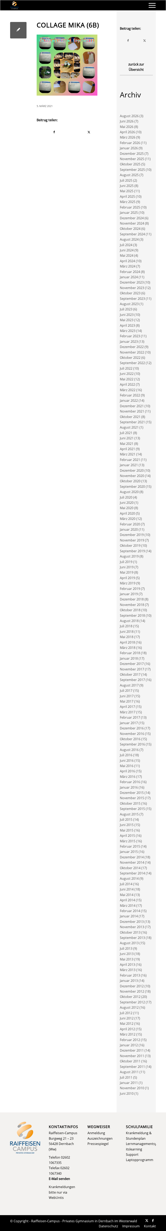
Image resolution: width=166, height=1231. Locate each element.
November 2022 (132, 352)
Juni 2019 (127, 567)
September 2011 (132, 1066)
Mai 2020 (126, 508)
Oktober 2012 (130, 996)
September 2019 (132, 551)
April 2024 (127, 261)
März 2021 (127, 454)
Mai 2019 (126, 572)
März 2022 (127, 390)
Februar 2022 (130, 395)
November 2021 (132, 411)
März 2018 (127, 647)
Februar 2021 (130, 459)
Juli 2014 (126, 884)
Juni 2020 (127, 502)
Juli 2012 (126, 1013)
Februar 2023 (130, 336)
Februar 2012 (130, 1040)
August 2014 (129, 878)
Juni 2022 (127, 373)
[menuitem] (150, 5)
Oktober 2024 (130, 228)
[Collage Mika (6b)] (18, 30)
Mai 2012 (126, 1023)
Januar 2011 (129, 1082)
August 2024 (129, 239)
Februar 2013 (130, 975)
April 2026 (127, 132)
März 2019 (127, 583)
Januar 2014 (129, 916)
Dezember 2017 (132, 663)
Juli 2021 (126, 433)
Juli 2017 (126, 690)
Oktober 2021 (130, 417)
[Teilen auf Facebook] (54, 132)
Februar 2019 (130, 588)
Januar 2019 (129, 594)
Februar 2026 (130, 143)
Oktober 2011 (130, 1061)
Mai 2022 (126, 379)
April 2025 (127, 196)
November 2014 (132, 862)
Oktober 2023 (130, 293)
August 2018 (129, 621)
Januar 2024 (129, 277)
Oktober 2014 (130, 868)
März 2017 (127, 712)
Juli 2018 (126, 626)
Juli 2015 (126, 819)
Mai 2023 (126, 320)
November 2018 (132, 604)
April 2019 (127, 578)
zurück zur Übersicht (136, 67)
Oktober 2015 (130, 803)
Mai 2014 (126, 895)
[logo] (14, 5)
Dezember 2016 (132, 728)
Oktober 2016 (130, 739)
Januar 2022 (129, 400)
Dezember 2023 (132, 282)
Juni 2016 (127, 760)
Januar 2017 (129, 723)
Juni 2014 (127, 889)
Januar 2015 (129, 851)
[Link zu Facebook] (153, 1220)
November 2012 (132, 991)
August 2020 (129, 492)
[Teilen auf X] (89, 132)
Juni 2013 (127, 954)
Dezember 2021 (132, 406)
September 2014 (132, 873)
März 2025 (127, 202)
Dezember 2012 (132, 986)
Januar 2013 (129, 980)
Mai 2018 (126, 637)
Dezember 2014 (132, 857)
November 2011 (132, 1056)
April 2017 (127, 706)
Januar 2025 (129, 212)
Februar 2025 (130, 207)
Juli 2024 (126, 245)
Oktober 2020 (130, 481)
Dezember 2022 (132, 347)
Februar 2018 (130, 653)
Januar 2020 (129, 529)
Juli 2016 (126, 755)
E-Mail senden (59, 1178)
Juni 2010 (127, 1093)
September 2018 (132, 615)
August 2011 (129, 1072)
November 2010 (132, 1088)
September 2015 (132, 808)
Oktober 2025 (130, 164)
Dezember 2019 (132, 535)
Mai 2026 (126, 126)
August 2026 (129, 116)
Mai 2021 (126, 443)
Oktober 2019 (130, 545)
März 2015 (127, 841)
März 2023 (127, 330)
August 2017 (129, 685)
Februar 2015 (130, 846)
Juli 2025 (126, 180)
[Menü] (150, 5)
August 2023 (129, 304)
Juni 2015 (127, 825)
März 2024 (127, 266)
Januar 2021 (129, 465)
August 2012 (129, 1007)
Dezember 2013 (132, 921)
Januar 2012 (129, 1045)
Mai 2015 (126, 830)
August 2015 (129, 814)
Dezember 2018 (132, 599)
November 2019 (132, 540)
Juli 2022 (126, 368)
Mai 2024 (126, 255)
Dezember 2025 (132, 153)
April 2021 (127, 449)
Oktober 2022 (130, 357)
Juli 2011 (126, 1077)
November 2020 (132, 476)
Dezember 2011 (132, 1050)
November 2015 (132, 798)
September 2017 (132, 680)
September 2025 (132, 169)
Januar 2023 (129, 341)
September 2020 (132, 486)
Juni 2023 (127, 314)
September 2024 (132, 234)
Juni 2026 (127, 121)
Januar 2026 (129, 148)
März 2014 (127, 905)
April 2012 (127, 1029)
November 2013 (132, 927)
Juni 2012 (127, 1018)
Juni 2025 (127, 185)
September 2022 (132, 363)
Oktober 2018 (130, 610)
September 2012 (132, 1002)
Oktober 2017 (130, 674)
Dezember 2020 (132, 470)
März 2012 (127, 1034)
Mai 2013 (126, 959)
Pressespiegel (98, 1144)
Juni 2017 (127, 696)
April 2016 (127, 771)
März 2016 (127, 776)
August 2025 (129, 175)
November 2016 (132, 733)
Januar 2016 (129, 787)
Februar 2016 (130, 782)
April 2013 (127, 964)
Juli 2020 (126, 497)
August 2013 (129, 943)
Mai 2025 (126, 191)
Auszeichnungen (100, 1138)
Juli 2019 (126, 562)
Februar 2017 (130, 717)
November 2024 (132, 223)
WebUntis (56, 1197)
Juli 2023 (126, 309)
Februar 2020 (130, 524)
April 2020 (127, 513)
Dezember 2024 (132, 218)
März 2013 (127, 970)
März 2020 (127, 518)
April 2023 (127, 325)
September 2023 (132, 298)
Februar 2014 (130, 911)
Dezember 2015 (132, 792)
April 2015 (127, 835)
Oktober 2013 (130, 932)
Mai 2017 (126, 701)
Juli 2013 (126, 948)
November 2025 (132, 159)
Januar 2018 (129, 658)
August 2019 (129, 556)
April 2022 (127, 384)
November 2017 (132, 669)
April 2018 (127, 642)
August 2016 (129, 750)
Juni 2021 (127, 438)
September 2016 (132, 744)
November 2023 (132, 288)
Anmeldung (96, 1133)
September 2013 (132, 937)
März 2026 (127, 137)
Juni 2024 (127, 250)
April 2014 (127, 900)
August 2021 (129, 427)
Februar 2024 (130, 272)
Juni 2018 (127, 631)
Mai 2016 (126, 766)
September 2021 (132, 422)
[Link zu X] (147, 1220)
